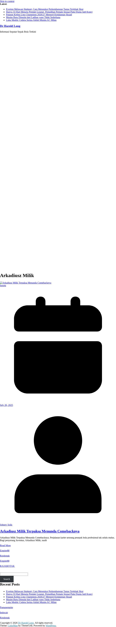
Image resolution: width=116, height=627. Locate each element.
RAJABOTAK (7, 566)
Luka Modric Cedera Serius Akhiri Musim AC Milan (31, 20)
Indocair (4, 612)
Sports (3, 285)
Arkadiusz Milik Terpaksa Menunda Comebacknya (39, 531)
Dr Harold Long (10, 26)
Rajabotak (5, 555)
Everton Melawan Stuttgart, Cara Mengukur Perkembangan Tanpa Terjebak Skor (44, 9)
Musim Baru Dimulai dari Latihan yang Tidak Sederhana (33, 17)
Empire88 (4, 550)
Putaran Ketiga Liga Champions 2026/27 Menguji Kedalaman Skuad (39, 14)
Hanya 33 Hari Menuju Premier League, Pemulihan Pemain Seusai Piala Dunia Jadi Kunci (49, 12)
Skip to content (7, 1)
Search (6, 579)
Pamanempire (6, 607)
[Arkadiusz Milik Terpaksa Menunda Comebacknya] (25, 282)
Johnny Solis (6, 524)
